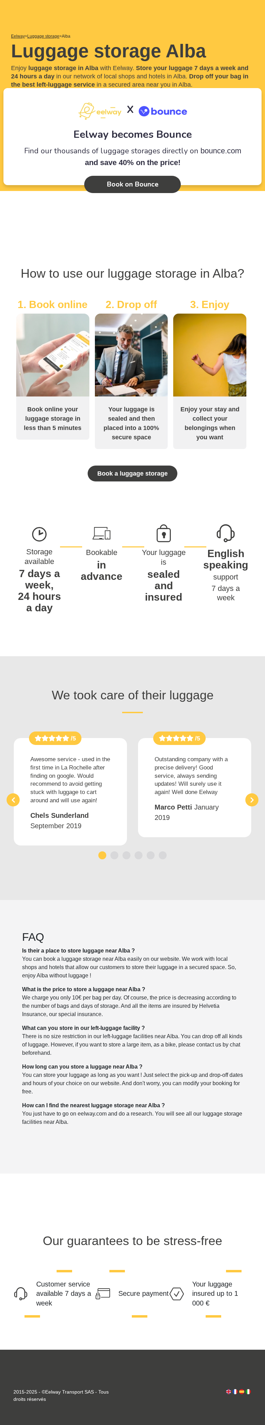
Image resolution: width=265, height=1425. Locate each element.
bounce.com (220, 150)
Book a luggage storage (132, 473)
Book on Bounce (132, 184)
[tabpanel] (70, 791)
